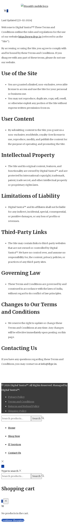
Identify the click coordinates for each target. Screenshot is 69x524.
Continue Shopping (12, 520)
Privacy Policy (16, 396)
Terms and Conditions (21, 401)
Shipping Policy (17, 410)
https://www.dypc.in (29, 36)
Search (36, 418)
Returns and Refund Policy (23, 406)
